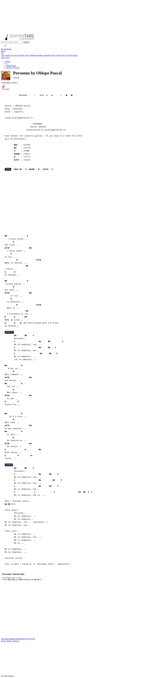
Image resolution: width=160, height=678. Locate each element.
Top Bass (21, 55)
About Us (15, 641)
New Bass (73, 55)
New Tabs (65, 55)
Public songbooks (44, 55)
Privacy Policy (6, 641)
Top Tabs (13, 55)
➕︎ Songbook (9, 95)
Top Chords (5, 55)
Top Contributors (31, 55)
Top (2, 53)
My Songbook (6, 49)
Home (3, 51)
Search (26, 42)
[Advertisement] (71, 17)
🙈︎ (72, 95)
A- (47, 95)
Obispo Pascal (11, 66)
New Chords (56, 55)
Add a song (5, 57)
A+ (52, 95)
